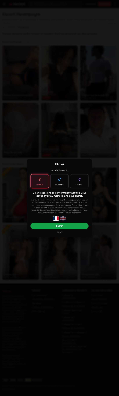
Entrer (59, 226)
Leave (59, 232)
